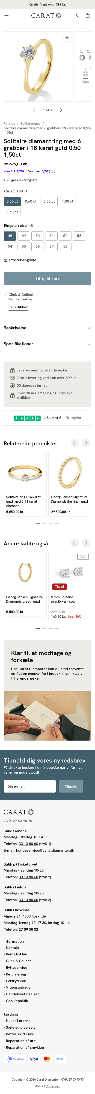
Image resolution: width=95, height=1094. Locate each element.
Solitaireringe (30, 124)
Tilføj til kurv (47, 278)
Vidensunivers (18, 987)
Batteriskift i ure (20, 1034)
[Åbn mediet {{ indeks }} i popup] (39, 66)
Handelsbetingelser (22, 994)
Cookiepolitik (17, 1000)
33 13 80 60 (28, 843)
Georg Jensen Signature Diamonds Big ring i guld (69, 499)
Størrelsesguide (22, 260)
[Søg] (78, 15)
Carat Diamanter (47, 1080)
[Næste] (61, 110)
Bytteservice (16, 967)
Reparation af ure (21, 1040)
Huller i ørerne (18, 1020)
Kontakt (12, 947)
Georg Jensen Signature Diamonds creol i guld (24, 599)
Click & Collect (18, 960)
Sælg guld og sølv (20, 1027)
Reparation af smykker (25, 1047)
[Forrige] (34, 110)
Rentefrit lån (16, 954)
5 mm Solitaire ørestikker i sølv (63, 599)
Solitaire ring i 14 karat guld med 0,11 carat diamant (23, 501)
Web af (47, 1086)
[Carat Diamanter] (46, 15)
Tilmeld (71, 786)
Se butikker (18, 307)
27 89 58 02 (28, 929)
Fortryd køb (16, 981)
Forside (9, 124)
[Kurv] (88, 15)
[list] (47, 66)
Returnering (16, 974)
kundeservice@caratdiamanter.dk (45, 850)
